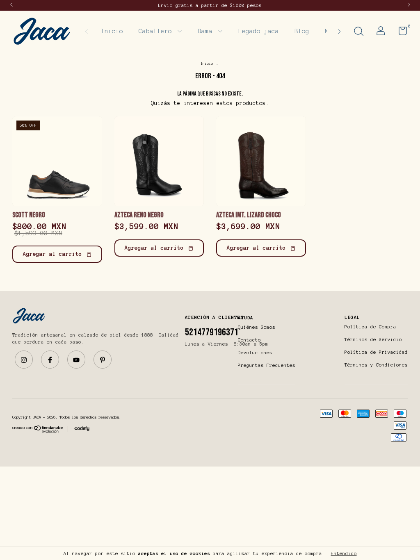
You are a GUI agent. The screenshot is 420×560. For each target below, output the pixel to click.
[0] (400, 32)
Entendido (344, 553)
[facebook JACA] (50, 360)
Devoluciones (255, 352)
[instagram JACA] (24, 360)
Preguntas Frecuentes (266, 365)
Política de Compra (370, 326)
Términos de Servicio (373, 339)
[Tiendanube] (38, 432)
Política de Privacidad (376, 352)
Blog (301, 31)
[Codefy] (81, 429)
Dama (207, 31)
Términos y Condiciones (376, 364)
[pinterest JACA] (103, 360)
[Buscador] (358, 32)
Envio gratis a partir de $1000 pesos (210, 5)
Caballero (157, 31)
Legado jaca (258, 31)
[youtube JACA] (76, 360)
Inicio (112, 31)
